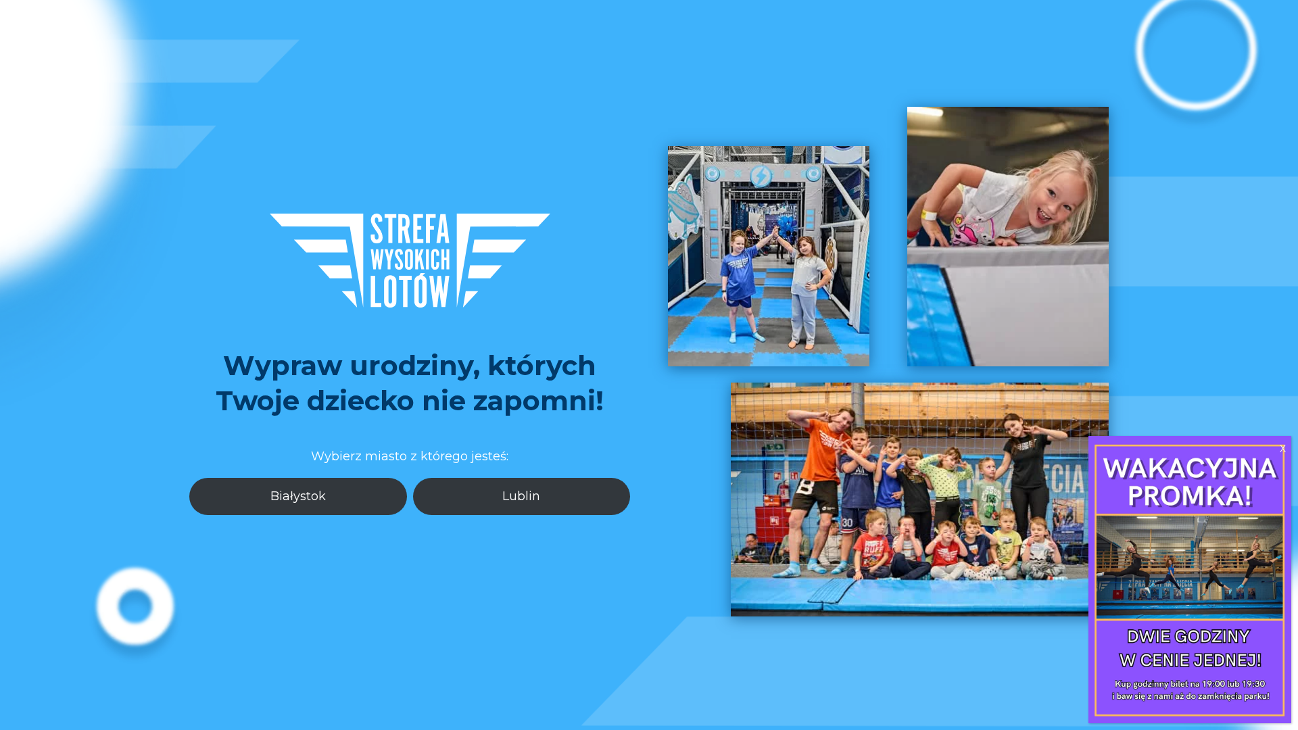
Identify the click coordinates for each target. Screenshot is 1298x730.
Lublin (521, 496)
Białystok (298, 496)
